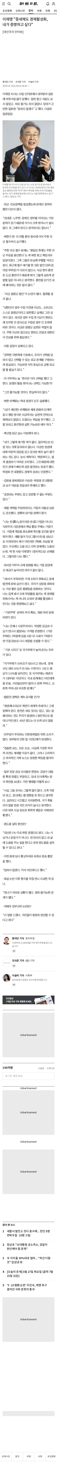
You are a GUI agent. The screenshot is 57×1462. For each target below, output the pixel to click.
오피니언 (6, 1456)
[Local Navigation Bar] (3, 4)
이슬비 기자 (33, 81)
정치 (17, 1456)
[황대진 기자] (7, 941)
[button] (3, 4)
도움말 (41, 1068)
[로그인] (53, 4)
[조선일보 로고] (28, 4)
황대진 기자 (8, 81)
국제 (29, 1456)
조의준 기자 (20, 81)
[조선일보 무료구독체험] (28, 1000)
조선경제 (51, 1456)
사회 (40, 1456)
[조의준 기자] (7, 963)
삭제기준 (50, 1068)
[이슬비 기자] (7, 978)
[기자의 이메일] (14, 951)
